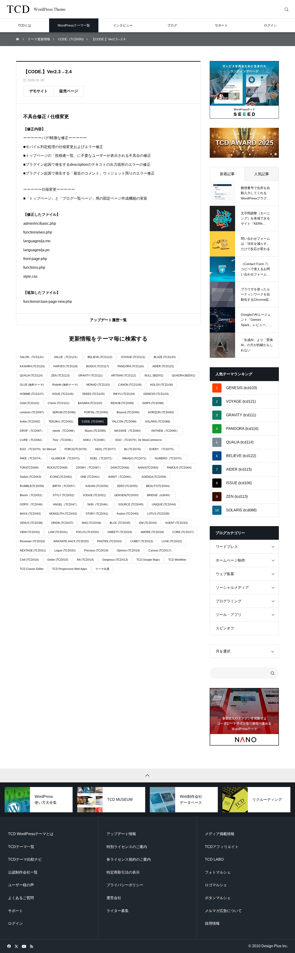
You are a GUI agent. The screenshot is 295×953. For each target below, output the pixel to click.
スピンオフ (225, 628)
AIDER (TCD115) (163, 366)
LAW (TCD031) (58, 532)
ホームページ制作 (230, 560)
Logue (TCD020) (65, 550)
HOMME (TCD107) (32, 394)
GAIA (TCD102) (29, 403)
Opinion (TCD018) (128, 550)
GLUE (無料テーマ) (32, 384)
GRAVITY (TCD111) (90, 375)
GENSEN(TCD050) (126, 495)
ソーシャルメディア (232, 587)
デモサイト (38, 91)
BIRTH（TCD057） (65, 486)
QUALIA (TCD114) (31, 375)
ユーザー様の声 (21, 885)
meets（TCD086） (64, 430)
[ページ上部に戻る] (147, 775)
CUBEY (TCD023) (141, 541)
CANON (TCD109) (130, 384)
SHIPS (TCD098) (153, 403)
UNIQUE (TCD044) (164, 504)
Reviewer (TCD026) (32, 541)
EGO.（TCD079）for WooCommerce (138, 440)
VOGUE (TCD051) (94, 495)
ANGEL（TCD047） (66, 504)
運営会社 (113, 898)
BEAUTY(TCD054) (158, 486)
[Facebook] (9, 946)
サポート (15, 911)
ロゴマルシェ (216, 885)
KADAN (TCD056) (97, 486)
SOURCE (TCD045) (130, 504)
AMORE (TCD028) (152, 532)
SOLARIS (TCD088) (157, 421)
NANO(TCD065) (148, 467)
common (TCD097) (32, 412)
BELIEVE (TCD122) (100, 357)
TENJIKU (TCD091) (61, 421)
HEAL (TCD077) (105, 449)
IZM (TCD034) (148, 523)
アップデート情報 (121, 834)
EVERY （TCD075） (162, 449)
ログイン (15, 923)
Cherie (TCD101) (58, 403)
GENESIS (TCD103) (156, 394)
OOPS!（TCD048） (32, 504)
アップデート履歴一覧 (108, 320)
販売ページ (68, 91)
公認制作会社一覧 (23, 872)
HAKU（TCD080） (95, 440)
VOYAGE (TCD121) (133, 357)
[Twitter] (16, 946)
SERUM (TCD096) (64, 412)
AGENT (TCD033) (176, 523)
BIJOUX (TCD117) (97, 366)
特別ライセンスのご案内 (126, 847)
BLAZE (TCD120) (165, 357)
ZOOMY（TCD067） (89, 467)
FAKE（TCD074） (31, 458)
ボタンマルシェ (218, 898)
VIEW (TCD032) (30, 532)
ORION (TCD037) (62, 523)
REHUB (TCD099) (122, 403)
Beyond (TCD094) (128, 412)
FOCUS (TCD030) (87, 532)
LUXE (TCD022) (172, 541)
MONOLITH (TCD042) (63, 513)
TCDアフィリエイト (222, 847)
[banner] (244, 90)
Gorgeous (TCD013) (115, 559)
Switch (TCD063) (30, 476)
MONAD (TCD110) (98, 384)
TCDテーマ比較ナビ (25, 859)
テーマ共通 (102, 569)
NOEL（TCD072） (102, 458)
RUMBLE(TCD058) (32, 486)
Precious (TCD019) (96, 550)
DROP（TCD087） (32, 430)
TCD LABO (214, 859)
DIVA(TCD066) (120, 467)
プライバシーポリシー (124, 885)
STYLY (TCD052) (63, 495)
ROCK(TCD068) (57, 467)
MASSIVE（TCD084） (128, 430)
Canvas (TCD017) (159, 550)
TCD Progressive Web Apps (69, 569)
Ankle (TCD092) (30, 421)
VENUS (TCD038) (31, 523)
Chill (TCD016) (29, 559)
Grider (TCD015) (57, 559)
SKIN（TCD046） (98, 504)
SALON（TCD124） (32, 357)
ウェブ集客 (225, 574)
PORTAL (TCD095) (96, 412)
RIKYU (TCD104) (124, 394)
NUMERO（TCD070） (169, 458)
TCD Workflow (177, 559)
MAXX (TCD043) (30, 513)
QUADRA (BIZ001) (183, 375)
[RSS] (31, 946)
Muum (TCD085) (95, 430)
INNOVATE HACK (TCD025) (71, 541)
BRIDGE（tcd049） (159, 495)
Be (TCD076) (132, 449)
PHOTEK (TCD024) (109, 541)
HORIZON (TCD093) (161, 412)
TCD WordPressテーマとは (30, 834)
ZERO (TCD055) (127, 486)
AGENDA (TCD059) (154, 476)
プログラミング (229, 601)
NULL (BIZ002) (154, 375)
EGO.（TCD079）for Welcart (38, 449)
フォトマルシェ (218, 872)
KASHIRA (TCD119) (32, 366)
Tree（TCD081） (63, 440)
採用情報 (212, 923)
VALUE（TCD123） (66, 357)
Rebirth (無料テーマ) (65, 384)
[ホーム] (18, 39)
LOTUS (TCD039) (158, 513)
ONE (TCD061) (90, 476)
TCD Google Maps (148, 559)
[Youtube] (24, 946)
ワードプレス (227, 547)
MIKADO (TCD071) (134, 458)
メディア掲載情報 (219, 834)
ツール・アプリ (229, 615)
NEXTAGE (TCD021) (33, 550)
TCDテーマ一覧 (21, 847)
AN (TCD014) (85, 559)
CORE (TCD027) (183, 532)
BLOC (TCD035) (120, 523)
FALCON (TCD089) (124, 421)
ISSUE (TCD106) (63, 394)
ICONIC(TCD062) (61, 476)
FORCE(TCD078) (76, 449)
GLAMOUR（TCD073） (66, 458)
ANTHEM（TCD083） (165, 430)
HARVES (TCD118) (65, 366)
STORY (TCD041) (97, 513)
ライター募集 (117, 911)
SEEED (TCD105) (93, 394)
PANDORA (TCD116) (131, 366)
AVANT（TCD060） (120, 476)
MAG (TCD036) (91, 523)
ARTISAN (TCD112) (123, 375)
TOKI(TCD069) (29, 467)
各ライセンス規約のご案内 (128, 859)
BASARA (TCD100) (90, 403)
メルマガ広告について (223, 911)
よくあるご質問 (21, 898)
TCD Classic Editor (32, 569)
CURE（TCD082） (32, 440)
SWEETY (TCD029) (119, 532)
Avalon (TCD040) (128, 513)
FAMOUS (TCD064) (179, 467)
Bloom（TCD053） (32, 495)
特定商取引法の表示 (123, 872)
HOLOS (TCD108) (161, 384)
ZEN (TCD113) (60, 375)
